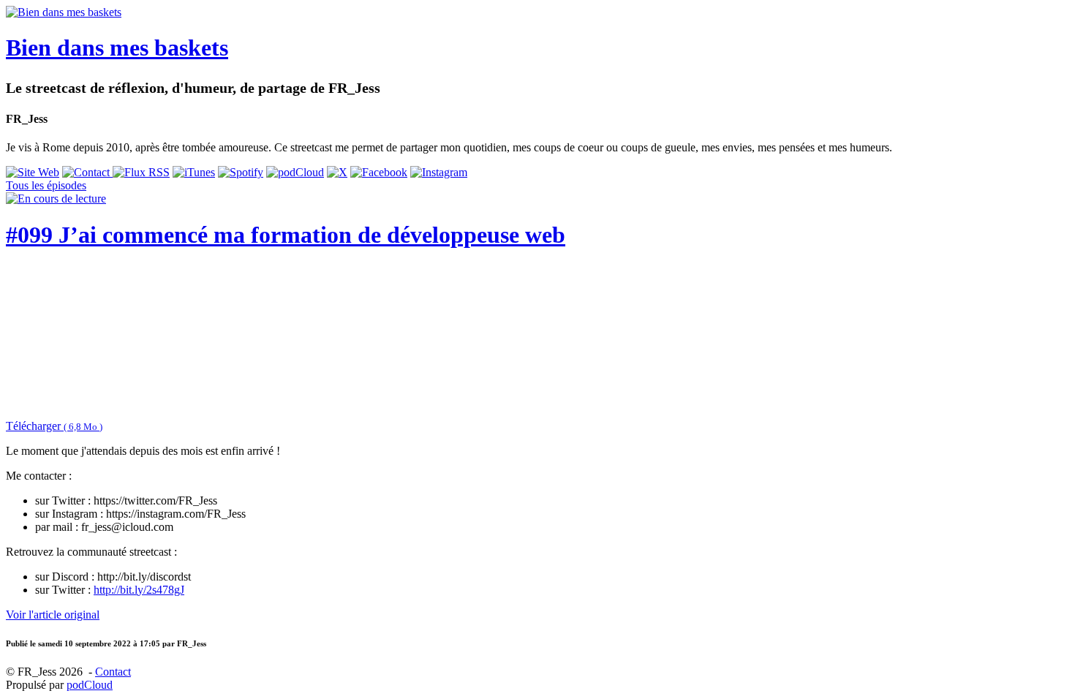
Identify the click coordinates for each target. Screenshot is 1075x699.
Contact (113, 671)
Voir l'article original (52, 614)
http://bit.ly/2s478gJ (139, 589)
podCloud (90, 685)
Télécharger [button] (54, 426)
